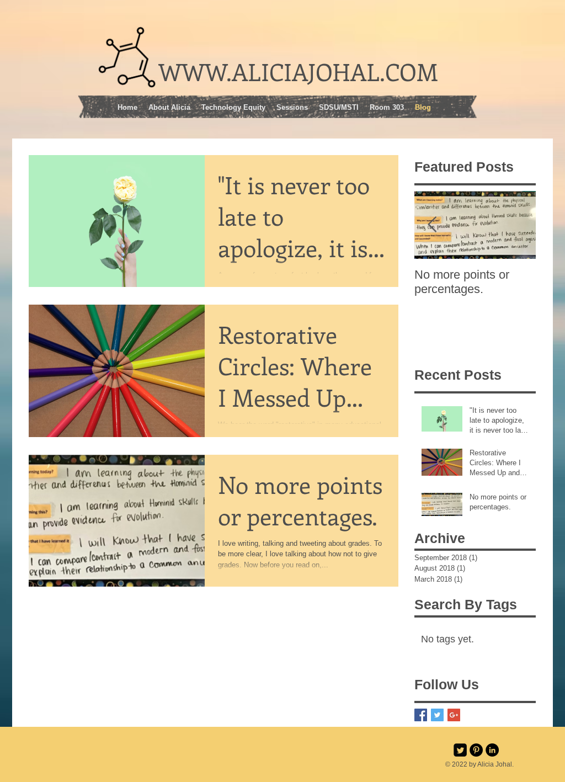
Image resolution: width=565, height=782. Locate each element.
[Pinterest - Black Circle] (476, 750)
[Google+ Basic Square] (453, 715)
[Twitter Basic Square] (437, 715)
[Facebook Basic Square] (420, 715)
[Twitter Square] (460, 750)
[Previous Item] (432, 224)
